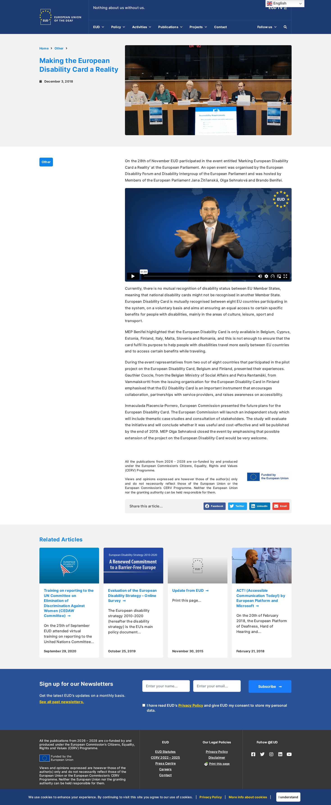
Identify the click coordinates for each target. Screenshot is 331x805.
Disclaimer (217, 757)
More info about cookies (248, 797)
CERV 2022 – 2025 (165, 757)
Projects (196, 27)
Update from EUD (188, 590)
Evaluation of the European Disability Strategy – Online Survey (132, 595)
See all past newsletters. (61, 702)
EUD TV (276, 7)
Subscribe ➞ (270, 686)
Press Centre (165, 763)
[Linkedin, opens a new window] (280, 754)
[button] (215, 506)
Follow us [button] (264, 27)
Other (58, 48)
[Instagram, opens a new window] (271, 754)
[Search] (285, 26)
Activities (139, 27)
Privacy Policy (190, 705)
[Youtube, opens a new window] (289, 754)
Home (44, 48)
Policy (116, 27)
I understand (288, 797)
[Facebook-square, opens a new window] (253, 754)
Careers (165, 769)
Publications (168, 27)
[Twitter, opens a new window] (262, 754)
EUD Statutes (165, 751)
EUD (96, 27)
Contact (220, 27)
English (279, 3)
